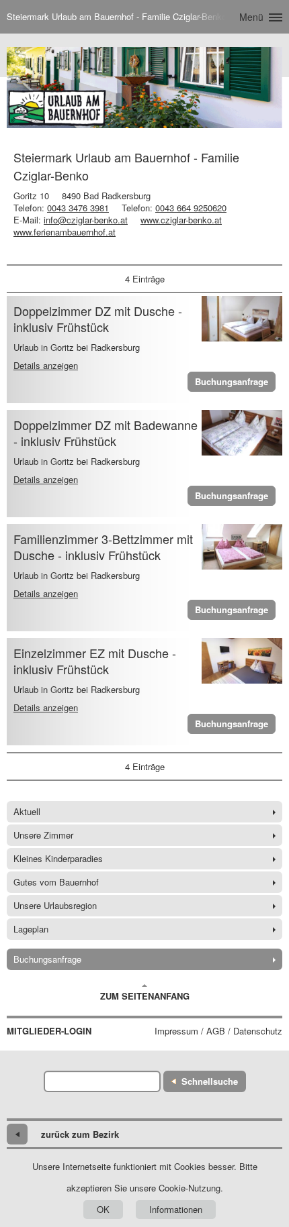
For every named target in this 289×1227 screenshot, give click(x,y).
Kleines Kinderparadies (58, 858)
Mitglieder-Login (49, 1031)
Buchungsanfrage (231, 381)
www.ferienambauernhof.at (64, 231)
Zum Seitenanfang (145, 996)
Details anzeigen (45, 365)
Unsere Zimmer (43, 835)
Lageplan (30, 928)
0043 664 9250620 (190, 207)
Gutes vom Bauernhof (56, 881)
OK (103, 1209)
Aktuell (26, 811)
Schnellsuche (209, 1081)
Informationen (175, 1209)
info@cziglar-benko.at (86, 219)
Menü (251, 16)
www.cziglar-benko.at (181, 219)
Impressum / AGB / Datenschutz (218, 1031)
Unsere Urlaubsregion (55, 905)
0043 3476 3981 (78, 207)
